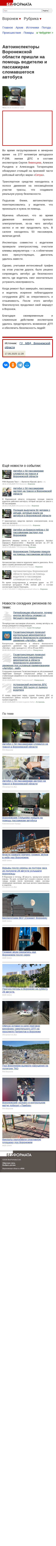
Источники (32, 27)
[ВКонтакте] (6, 365)
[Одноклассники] (13, 365)
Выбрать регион (8, 1165)
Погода (46, 27)
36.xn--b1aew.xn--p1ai (15, 108)
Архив (19, 27)
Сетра (39, 174)
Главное (7, 27)
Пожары (29, 32)
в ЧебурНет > (44, 32)
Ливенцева (34, 162)
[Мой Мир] (27, 365)
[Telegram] (20, 365)
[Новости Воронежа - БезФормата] (16, 3)
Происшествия (11, 32)
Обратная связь (8, 1163)
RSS (22, 1169)
